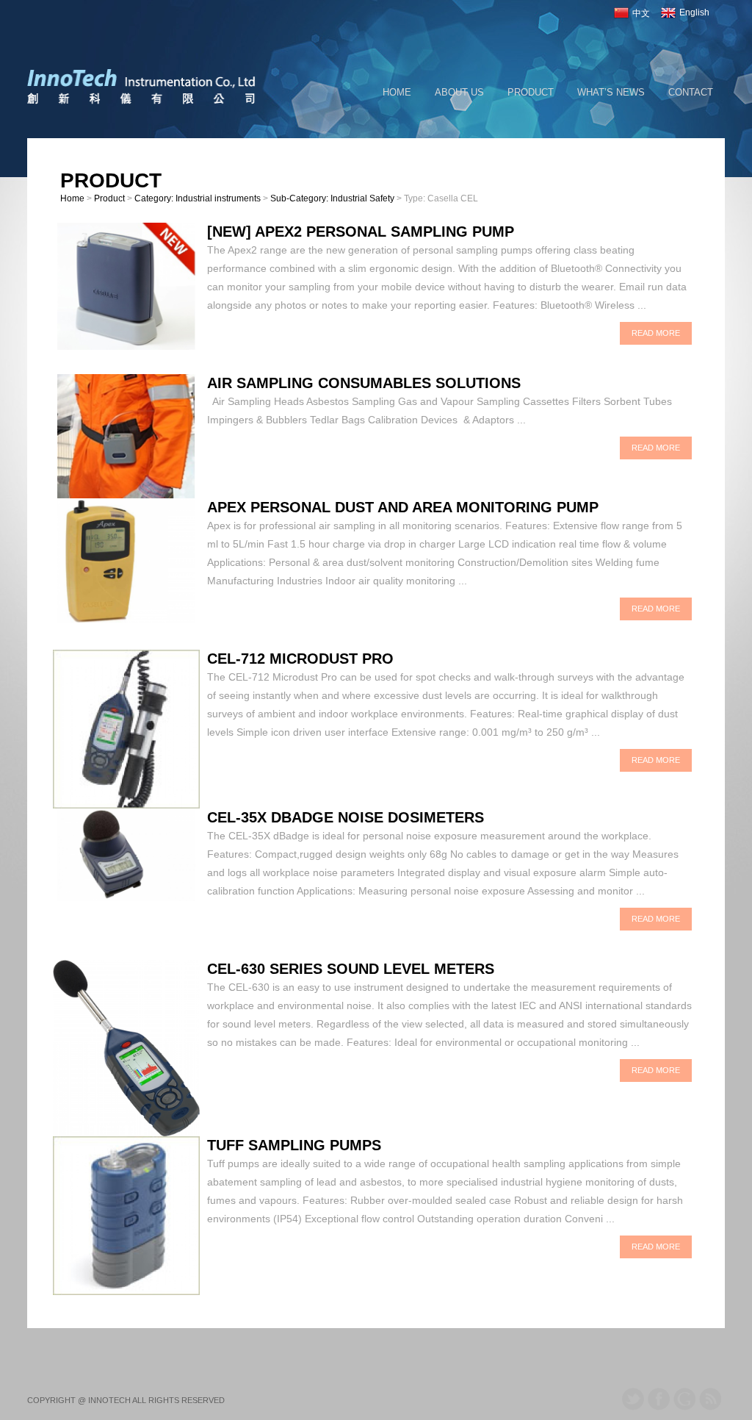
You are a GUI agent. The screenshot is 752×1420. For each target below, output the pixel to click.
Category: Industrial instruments (197, 198)
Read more (656, 333)
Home (397, 92)
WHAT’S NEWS (611, 92)
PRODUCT (530, 92)
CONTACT (690, 92)
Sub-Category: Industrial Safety (332, 198)
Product (109, 198)
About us (459, 92)
